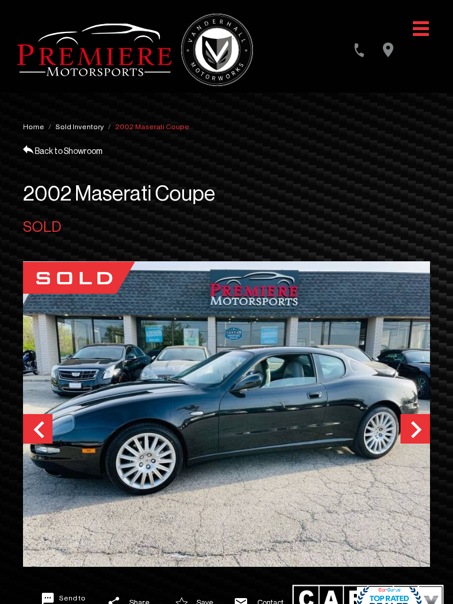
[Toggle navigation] (421, 28)
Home (33, 126)
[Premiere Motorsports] (94, 49)
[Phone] (359, 50)
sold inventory (79, 126)
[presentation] (37, 429)
